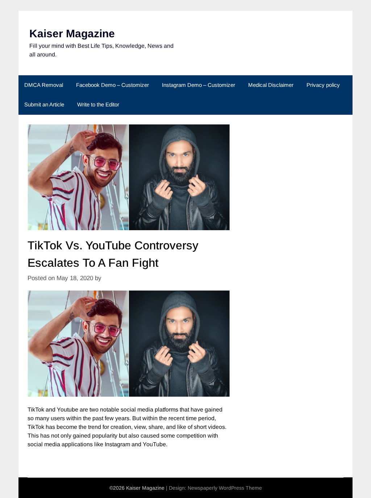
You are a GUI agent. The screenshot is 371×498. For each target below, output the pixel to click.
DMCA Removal (43, 85)
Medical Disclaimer (270, 85)
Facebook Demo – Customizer (112, 85)
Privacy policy (323, 85)
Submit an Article (44, 104)
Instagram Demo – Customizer (198, 85)
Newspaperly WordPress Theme (225, 488)
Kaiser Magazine (72, 33)
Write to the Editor (98, 104)
